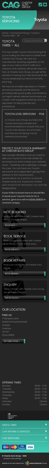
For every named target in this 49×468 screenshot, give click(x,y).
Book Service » (12, 249)
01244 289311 (36, 199)
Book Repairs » (12, 273)
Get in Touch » (12, 298)
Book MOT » (10, 225)
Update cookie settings (12, 459)
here (17, 202)
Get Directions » (12, 341)
